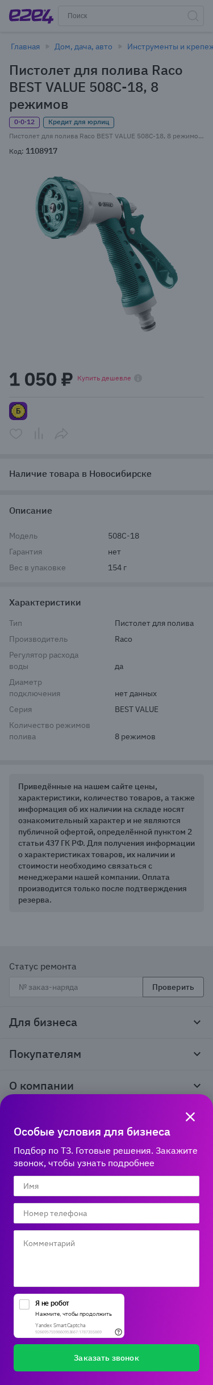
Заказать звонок (106, 1358)
